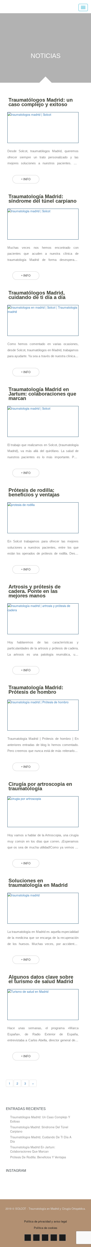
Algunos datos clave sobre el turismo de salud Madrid (40, 979)
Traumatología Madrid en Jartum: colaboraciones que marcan (42, 393)
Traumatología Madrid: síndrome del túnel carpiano (42, 199)
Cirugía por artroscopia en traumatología (40, 786)
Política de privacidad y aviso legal (45, 1221)
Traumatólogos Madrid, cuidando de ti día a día (36, 295)
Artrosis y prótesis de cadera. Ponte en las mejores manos (34, 591)
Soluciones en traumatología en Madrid (38, 883)
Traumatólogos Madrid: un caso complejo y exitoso (40, 102)
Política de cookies (45, 1228)
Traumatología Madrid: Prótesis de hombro (35, 690)
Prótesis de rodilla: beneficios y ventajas (33, 492)
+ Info (25, 179)
